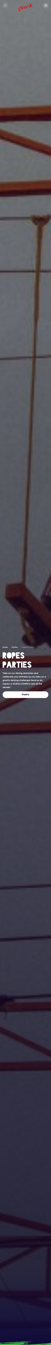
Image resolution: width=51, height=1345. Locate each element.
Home (5, 647)
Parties (15, 647)
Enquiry (25, 695)
